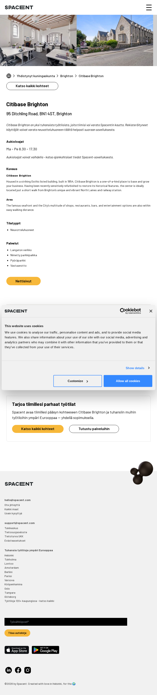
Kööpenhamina (13, 584)
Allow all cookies (128, 381)
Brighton (66, 76)
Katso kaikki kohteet (32, 85)
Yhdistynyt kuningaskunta (36, 76)
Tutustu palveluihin (94, 428)
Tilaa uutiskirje (17, 633)
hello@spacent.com (17, 500)
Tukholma (10, 559)
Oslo (7, 588)
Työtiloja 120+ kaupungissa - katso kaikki (29, 601)
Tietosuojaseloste (15, 532)
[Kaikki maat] (8, 75)
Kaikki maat (11, 509)
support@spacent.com (19, 523)
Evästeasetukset (15, 540)
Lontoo (8, 563)
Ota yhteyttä (12, 505)
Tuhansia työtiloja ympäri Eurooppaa (28, 550)
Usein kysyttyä (13, 513)
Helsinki (9, 555)
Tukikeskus (11, 528)
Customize (75, 381)
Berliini (8, 572)
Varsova (9, 580)
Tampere (9, 592)
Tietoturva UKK (13, 536)
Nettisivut (23, 281)
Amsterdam (11, 567)
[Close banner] (150, 310)
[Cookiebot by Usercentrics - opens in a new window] (123, 311)
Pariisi (8, 576)
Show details (135, 368)
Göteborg (10, 596)
